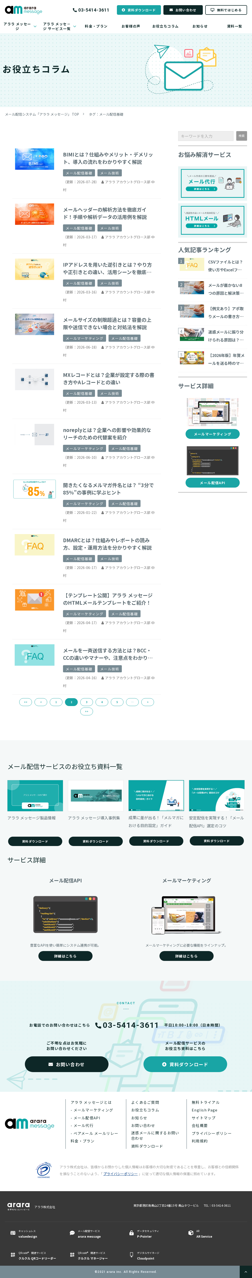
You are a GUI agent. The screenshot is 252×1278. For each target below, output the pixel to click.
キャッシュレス (27, 1233)
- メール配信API (85, 1117)
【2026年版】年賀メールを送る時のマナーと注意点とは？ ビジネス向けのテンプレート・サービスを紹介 (226, 359)
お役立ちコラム (165, 26)
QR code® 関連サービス (37, 1255)
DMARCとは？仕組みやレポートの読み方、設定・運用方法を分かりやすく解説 (107, 544)
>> (86, 711)
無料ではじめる (229, 10)
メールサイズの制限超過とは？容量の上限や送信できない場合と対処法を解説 (107, 323)
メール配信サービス (89, 1233)
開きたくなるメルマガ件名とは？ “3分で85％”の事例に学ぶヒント (108, 488)
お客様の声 (131, 26)
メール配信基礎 (79, 172)
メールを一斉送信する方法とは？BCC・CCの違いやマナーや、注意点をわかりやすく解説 (108, 654)
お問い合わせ (186, 10)
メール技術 (109, 172)
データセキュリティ (148, 1233)
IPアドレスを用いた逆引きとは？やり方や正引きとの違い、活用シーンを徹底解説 (107, 268)
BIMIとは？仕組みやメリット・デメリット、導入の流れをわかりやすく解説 (108, 158)
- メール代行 (82, 1125)
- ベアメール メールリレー (94, 1133)
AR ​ (204, 1233)
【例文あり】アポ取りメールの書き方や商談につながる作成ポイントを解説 (226, 313)
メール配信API (212, 482)
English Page (205, 1109)
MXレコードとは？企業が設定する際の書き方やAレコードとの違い (108, 378)
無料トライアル (206, 1102)
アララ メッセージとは (91, 1102)
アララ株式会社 (44, 1207)
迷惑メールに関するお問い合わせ (155, 1135)
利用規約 (200, 1140)
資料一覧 (234, 26)
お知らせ (200, 26)
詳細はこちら (65, 956)
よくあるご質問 (145, 1102)
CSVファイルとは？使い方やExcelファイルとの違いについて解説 (226, 266)
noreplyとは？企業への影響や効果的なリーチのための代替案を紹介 (107, 433)
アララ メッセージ (17, 26)
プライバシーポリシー (212, 1133)
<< (25, 702)
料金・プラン (96, 26)
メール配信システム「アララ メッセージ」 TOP (42, 114)
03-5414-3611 (94, 10)
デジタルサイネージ (148, 1255)
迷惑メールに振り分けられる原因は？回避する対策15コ (226, 336)
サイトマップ (204, 1117)
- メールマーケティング (92, 1109)
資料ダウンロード (142, 10)
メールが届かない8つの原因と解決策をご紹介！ (226, 289)
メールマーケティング (84, 338)
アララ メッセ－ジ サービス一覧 (57, 26)
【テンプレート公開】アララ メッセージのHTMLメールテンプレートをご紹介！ (108, 599)
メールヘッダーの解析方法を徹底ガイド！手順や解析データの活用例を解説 (105, 213)
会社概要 (200, 1125)
